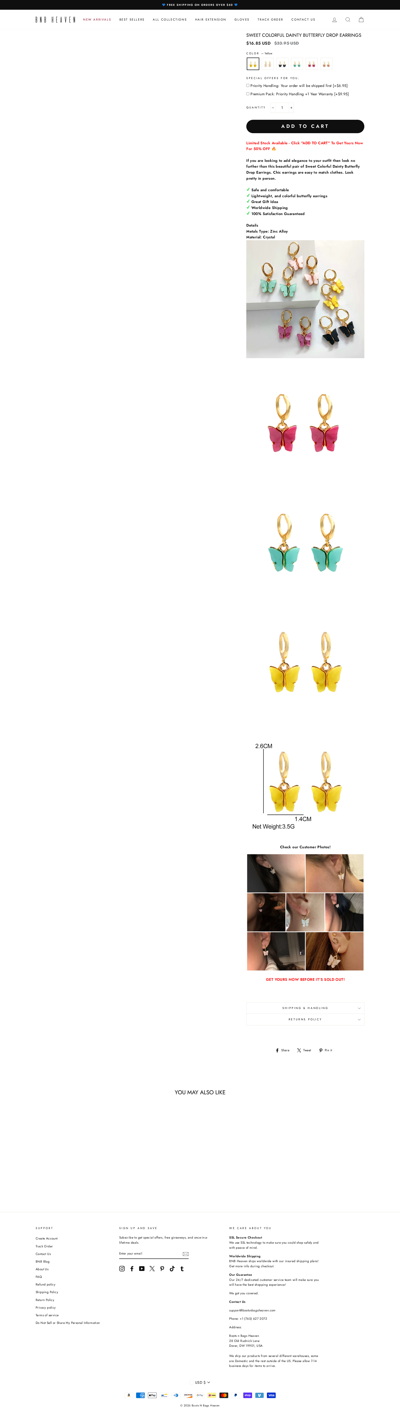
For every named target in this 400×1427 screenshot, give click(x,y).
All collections (170, 19)
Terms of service (47, 1315)
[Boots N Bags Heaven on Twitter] (152, 1268)
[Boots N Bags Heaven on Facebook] (132, 1268)
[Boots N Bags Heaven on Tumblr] (182, 1268)
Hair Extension (210, 19)
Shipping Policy (47, 1292)
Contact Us (43, 1254)
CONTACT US (303, 19)
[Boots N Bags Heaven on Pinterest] (162, 1268)
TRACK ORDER (270, 19)
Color (259, 53)
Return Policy (45, 1300)
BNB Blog (43, 1261)
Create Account (47, 1238)
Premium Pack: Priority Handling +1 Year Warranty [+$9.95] (299, 94)
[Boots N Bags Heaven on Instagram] (122, 1268)
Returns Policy (305, 1019)
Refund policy (45, 1284)
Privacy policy (46, 1307)
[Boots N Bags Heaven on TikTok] (172, 1268)
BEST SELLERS (132, 19)
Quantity (256, 107)
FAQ (39, 1276)
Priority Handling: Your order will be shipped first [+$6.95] (299, 85)
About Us (42, 1269)
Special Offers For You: (273, 78)
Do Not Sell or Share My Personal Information (68, 1322)
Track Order (44, 1246)
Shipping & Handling (305, 1008)
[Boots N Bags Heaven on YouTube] (142, 1268)
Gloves (242, 19)
